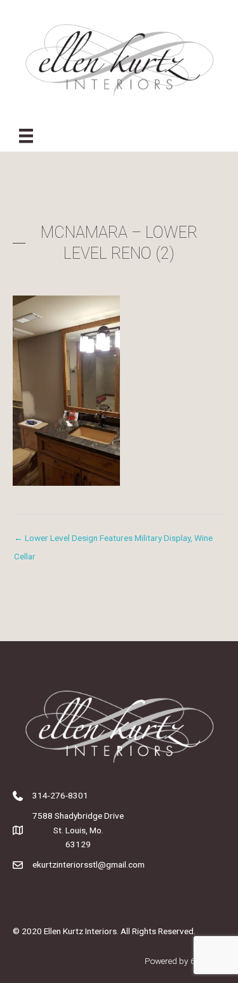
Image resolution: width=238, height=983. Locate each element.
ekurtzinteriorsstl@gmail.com (88, 864)
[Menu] (26, 135)
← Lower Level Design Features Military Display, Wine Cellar (113, 541)
